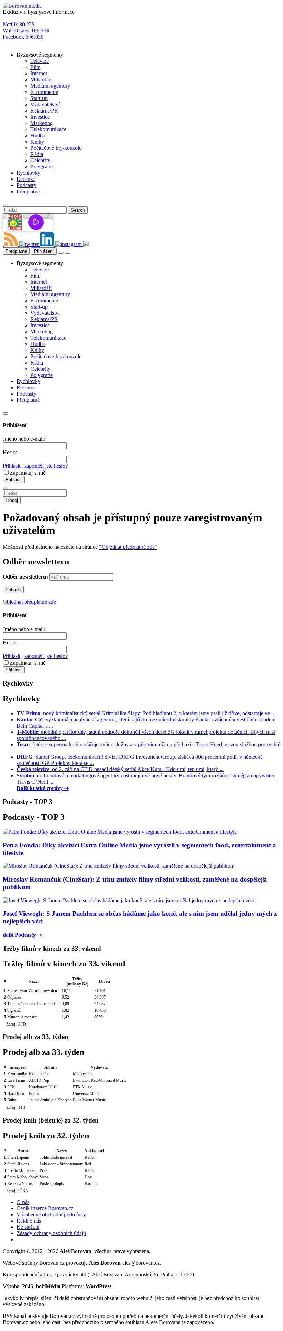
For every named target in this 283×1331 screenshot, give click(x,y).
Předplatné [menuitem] (28, 191)
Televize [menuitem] (39, 61)
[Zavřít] (5, 413)
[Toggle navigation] (67, 253)
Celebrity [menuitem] (40, 160)
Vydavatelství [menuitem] (45, 104)
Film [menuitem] (35, 67)
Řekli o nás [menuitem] (29, 1221)
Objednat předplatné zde (29, 602)
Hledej (12, 500)
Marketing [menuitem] (41, 123)
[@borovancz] (29, 244)
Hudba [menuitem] (37, 135)
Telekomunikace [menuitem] (48, 129)
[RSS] (11, 244)
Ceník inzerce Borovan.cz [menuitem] (45, 1208)
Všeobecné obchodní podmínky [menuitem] (51, 1214)
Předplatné (16, 251)
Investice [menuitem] (40, 117)
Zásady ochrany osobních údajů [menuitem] (51, 1233)
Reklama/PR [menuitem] (44, 111)
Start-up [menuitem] (39, 98)
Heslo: (10, 452)
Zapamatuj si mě (28, 473)
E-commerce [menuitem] (44, 92)
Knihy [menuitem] (37, 142)
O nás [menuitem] (23, 1202)
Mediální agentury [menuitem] (50, 86)
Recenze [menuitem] (26, 179)
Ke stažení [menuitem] (28, 1227)
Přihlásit (11, 466)
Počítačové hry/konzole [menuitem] (55, 148)
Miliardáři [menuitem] (41, 79)
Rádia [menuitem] (36, 154)
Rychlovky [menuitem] (28, 173)
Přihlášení (44, 251)
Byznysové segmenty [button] (40, 55)
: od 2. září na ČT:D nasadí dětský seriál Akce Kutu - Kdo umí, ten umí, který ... (120, 769)
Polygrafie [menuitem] (41, 166)
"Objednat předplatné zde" (128, 547)
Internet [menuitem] (38, 73)
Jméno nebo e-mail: (24, 439)
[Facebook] (3, 244)
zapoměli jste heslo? (46, 466)
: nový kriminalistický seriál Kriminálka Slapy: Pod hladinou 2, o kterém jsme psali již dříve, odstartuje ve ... (146, 713)
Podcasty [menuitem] (26, 185)
